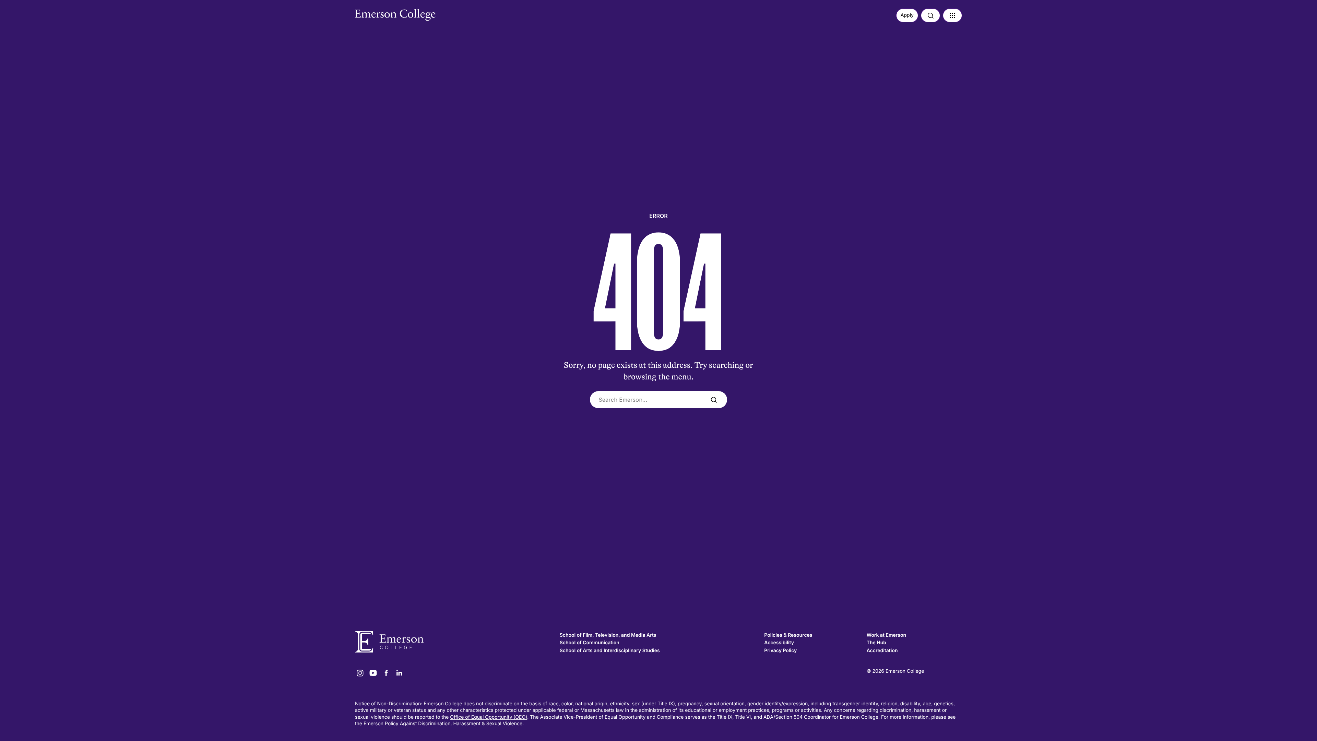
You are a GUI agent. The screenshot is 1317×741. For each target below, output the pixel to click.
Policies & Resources (788, 635)
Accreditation (882, 651)
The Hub (876, 643)
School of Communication (589, 643)
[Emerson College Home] (382, 13)
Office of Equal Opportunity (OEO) (488, 717)
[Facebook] (386, 673)
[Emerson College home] (454, 641)
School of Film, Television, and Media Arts (608, 635)
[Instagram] (360, 673)
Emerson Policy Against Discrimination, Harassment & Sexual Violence (443, 724)
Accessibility (779, 643)
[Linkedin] (399, 673)
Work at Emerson (886, 635)
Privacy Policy (780, 651)
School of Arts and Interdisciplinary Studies (610, 651)
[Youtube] (373, 673)
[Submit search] (713, 400)
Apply (907, 15)
